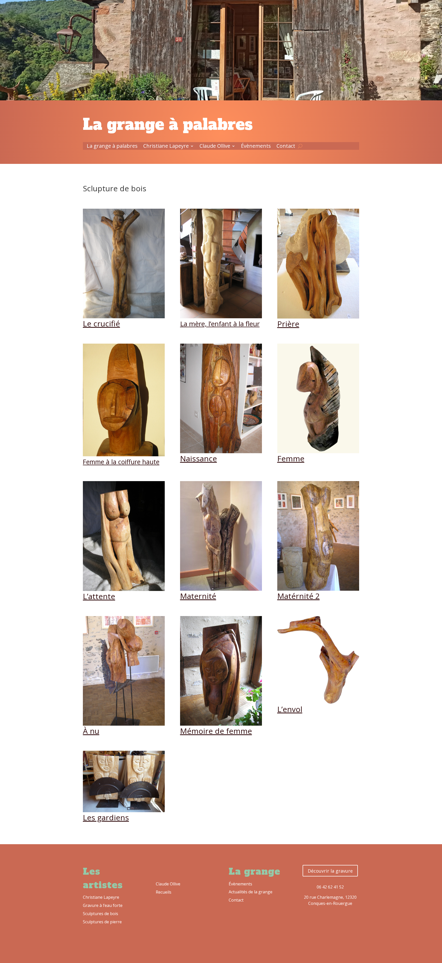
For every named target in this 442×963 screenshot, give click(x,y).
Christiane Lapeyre (166, 146)
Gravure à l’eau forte (103, 905)
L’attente (99, 596)
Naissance (198, 458)
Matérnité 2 (298, 596)
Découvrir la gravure (330, 871)
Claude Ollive (215, 146)
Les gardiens (106, 817)
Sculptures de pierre (102, 922)
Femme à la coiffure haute (121, 461)
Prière (288, 324)
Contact (286, 146)
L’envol (289, 709)
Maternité (198, 596)
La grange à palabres (112, 146)
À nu (91, 731)
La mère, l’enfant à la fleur (220, 323)
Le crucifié (101, 323)
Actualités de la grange (250, 892)
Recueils (163, 892)
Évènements (256, 146)
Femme (290, 458)
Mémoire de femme (216, 731)
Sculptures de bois (100, 913)
